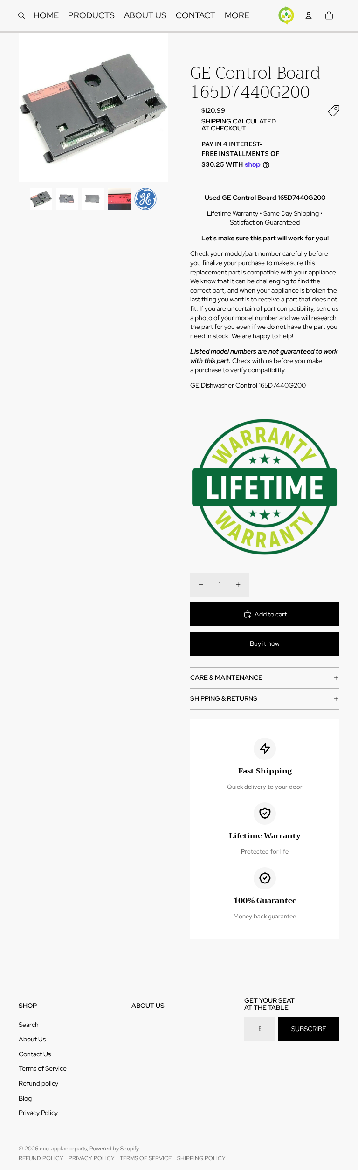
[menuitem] (237, 15)
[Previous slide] (26, 107)
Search (29, 1024)
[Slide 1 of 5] (41, 199)
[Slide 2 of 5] (67, 199)
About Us (32, 1039)
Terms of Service (43, 1068)
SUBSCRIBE (308, 1029)
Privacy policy (92, 1158)
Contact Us (35, 1054)
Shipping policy (201, 1158)
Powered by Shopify (114, 1148)
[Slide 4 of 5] (119, 199)
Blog (25, 1098)
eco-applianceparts (63, 1148)
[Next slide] (160, 107)
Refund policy (38, 1083)
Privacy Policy (38, 1112)
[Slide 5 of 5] (145, 199)
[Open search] (21, 15)
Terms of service (146, 1158)
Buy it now (265, 643)
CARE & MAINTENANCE (226, 677)
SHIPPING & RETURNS (223, 698)
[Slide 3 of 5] (93, 199)
